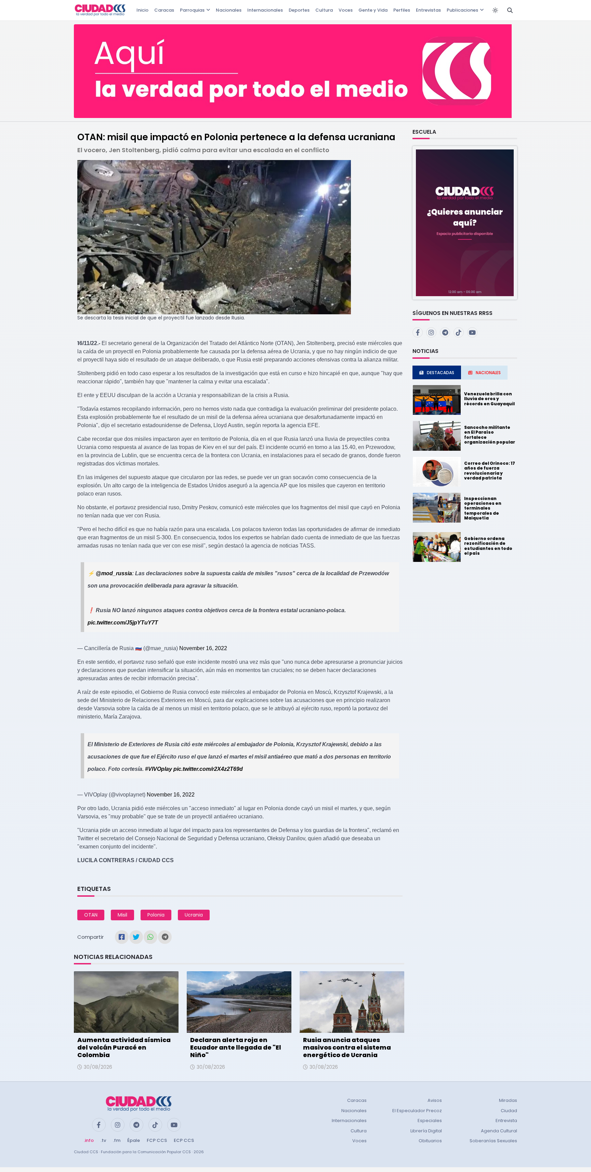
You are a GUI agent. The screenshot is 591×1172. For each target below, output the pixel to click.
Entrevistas (428, 10)
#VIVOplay (158, 769)
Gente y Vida (373, 10)
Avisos (435, 1100)
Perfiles (401, 10)
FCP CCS (157, 1140)
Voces (346, 10)
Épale (133, 1140)
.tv (103, 1140)
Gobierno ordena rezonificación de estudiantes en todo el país (488, 546)
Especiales (430, 1120)
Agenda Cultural (499, 1131)
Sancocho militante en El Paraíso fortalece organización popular (489, 434)
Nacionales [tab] (488, 373)
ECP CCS (184, 1140)
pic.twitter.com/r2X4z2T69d (208, 769)
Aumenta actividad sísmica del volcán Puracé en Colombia (124, 1047)
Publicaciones (462, 10)
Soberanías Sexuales (493, 1140)
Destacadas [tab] (440, 373)
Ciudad (509, 1110)
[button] (464, 222)
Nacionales (228, 10)
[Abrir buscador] (510, 10)
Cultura (324, 10)
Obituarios (430, 1140)
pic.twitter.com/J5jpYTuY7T (123, 622)
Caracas (164, 10)
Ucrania (194, 914)
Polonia (156, 914)
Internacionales (265, 10)
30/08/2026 (98, 1067)
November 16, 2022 (203, 648)
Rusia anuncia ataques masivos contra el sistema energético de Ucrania (347, 1047)
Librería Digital (426, 1131)
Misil (122, 914)
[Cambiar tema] (495, 10)
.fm (116, 1140)
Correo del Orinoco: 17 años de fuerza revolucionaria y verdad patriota (489, 470)
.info (89, 1140)
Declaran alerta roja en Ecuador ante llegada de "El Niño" (235, 1047)
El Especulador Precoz (417, 1110)
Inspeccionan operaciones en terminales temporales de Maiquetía (482, 508)
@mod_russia (114, 573)
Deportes (299, 10)
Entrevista (506, 1120)
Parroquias (192, 10)
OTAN (90, 914)
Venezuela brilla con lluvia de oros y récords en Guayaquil (489, 399)
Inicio (142, 10)
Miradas (508, 1100)
